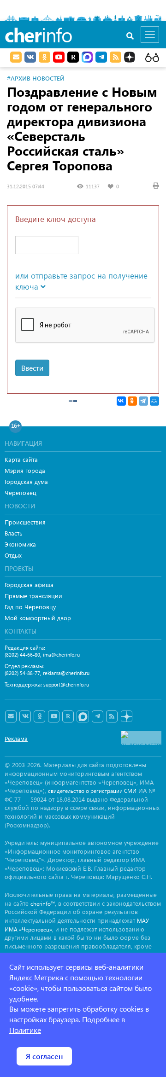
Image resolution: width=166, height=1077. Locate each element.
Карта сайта (21, 459)
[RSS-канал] (112, 716)
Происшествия (25, 522)
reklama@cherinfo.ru (66, 673)
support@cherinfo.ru (66, 684)
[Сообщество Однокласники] (44, 57)
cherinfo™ (42, 903)
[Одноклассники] (132, 401)
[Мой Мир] (154, 401)
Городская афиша (29, 584)
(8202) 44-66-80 (22, 655)
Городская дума (26, 481)
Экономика (20, 544)
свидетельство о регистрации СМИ (92, 790)
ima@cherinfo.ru (61, 655)
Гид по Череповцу (30, 607)
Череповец (20, 492)
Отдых (13, 555)
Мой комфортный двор (38, 618)
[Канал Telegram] (97, 716)
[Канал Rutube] (73, 57)
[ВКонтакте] (121, 401)
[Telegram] (143, 401)
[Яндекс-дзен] (126, 716)
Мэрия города (25, 470)
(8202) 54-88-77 (22, 673)
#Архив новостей (36, 78)
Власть (14, 533)
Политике (25, 1030)
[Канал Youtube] (59, 57)
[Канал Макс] (87, 58)
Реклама (16, 738)
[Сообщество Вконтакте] (25, 716)
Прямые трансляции (33, 596)
